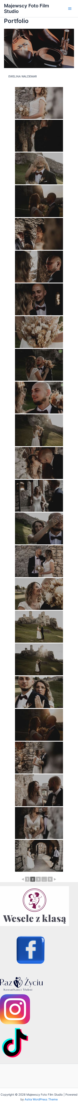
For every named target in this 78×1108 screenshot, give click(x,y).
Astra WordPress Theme (41, 1099)
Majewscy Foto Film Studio (26, 8)
